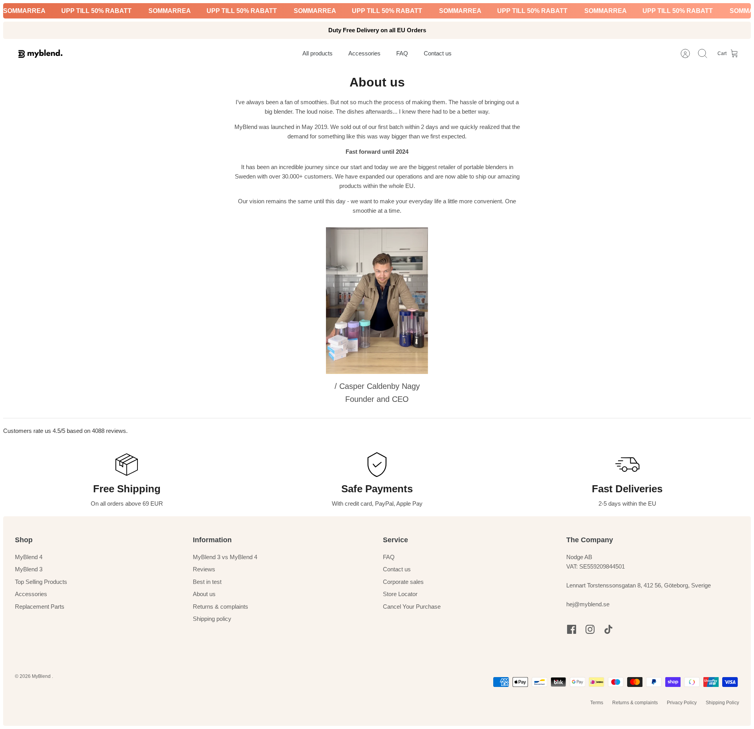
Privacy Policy (682, 702)
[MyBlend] (40, 53)
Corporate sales (403, 581)
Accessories (31, 594)
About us (204, 594)
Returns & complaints (220, 606)
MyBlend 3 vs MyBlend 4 (225, 557)
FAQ (389, 557)
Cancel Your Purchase (412, 606)
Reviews (204, 569)
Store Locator (400, 594)
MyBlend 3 (28, 569)
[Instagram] (590, 629)
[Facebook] (571, 629)
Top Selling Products (41, 581)
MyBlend (42, 676)
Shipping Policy (722, 702)
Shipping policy (212, 618)
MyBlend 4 (28, 557)
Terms (596, 702)
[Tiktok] (608, 629)
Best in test (207, 581)
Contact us (397, 569)
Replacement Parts (39, 606)
